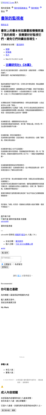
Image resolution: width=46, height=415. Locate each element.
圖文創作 (20, 45)
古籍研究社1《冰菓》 (19, 64)
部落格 (8, 52)
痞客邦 (18, 235)
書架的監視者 (12, 18)
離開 (13, 410)
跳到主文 (4, 25)
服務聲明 (26, 382)
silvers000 (4, 221)
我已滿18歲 (6, 410)
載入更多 (5, 253)
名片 (7, 55)
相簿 (7, 49)
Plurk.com (21, 356)
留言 (23, 235)
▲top (3, 248)
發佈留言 (5, 267)
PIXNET (11, 380)
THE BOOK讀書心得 (24, 244)
